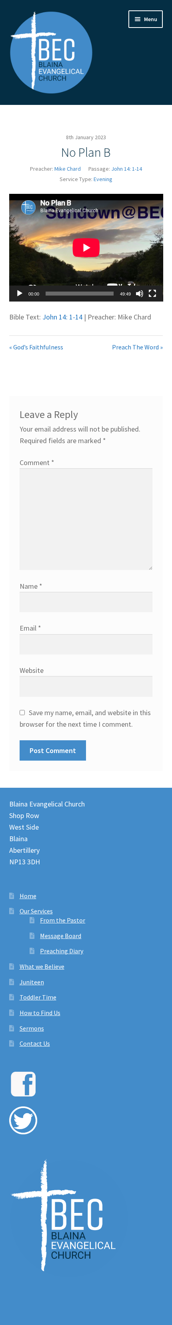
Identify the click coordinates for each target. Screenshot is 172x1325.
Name (31, 586)
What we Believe (42, 966)
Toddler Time (38, 997)
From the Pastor (62, 920)
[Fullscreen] (152, 294)
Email (30, 628)
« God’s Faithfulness (36, 347)
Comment (37, 462)
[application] (86, 248)
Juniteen (32, 982)
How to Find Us (40, 1013)
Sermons (32, 1028)
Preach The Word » (137, 347)
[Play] (20, 294)
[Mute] (140, 294)
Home (28, 896)
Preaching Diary (61, 951)
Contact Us (35, 1043)
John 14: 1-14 (126, 168)
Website (32, 670)
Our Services (36, 911)
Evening (103, 179)
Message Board (60, 936)
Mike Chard (67, 168)
